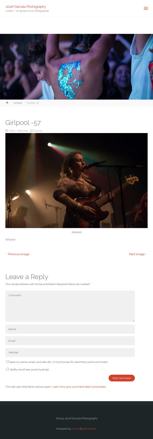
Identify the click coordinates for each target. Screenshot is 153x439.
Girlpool (18, 103)
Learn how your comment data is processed (79, 386)
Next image (137, 254)
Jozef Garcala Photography (25, 6)
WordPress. (90, 428)
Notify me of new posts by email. (29, 369)
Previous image (18, 254)
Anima (75, 428)
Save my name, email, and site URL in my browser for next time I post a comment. (58, 362)
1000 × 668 (15, 130)
